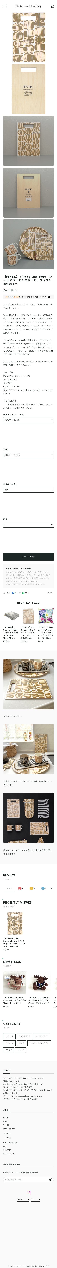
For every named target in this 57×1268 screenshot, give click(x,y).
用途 (5, 449)
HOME (5, 1118)
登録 (50, 1179)
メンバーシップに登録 (16, 572)
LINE (27, 593)
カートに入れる (28, 557)
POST (8, 593)
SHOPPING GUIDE (10, 1143)
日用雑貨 (8, 1050)
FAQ (5, 1146)
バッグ (21, 1043)
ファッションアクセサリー (39, 1043)
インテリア (9, 1036)
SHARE (18, 593)
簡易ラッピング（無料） (14, 415)
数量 (5, 519)
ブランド (20, 1050)
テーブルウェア (41, 1036)
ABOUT (6, 1121)
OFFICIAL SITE (9, 1154)
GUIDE (7, 1133)
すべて (9, 888)
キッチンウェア (24, 1036)
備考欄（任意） (10, 484)
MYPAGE (8, 1138)
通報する (50, 593)
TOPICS (6, 1125)
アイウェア (9, 1043)
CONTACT (7, 1150)
